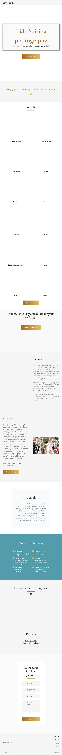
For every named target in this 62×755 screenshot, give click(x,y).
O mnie (57, 740)
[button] (31, 56)
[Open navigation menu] (57, 2)
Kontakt (57, 747)
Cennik (57, 743)
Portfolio (56, 736)
